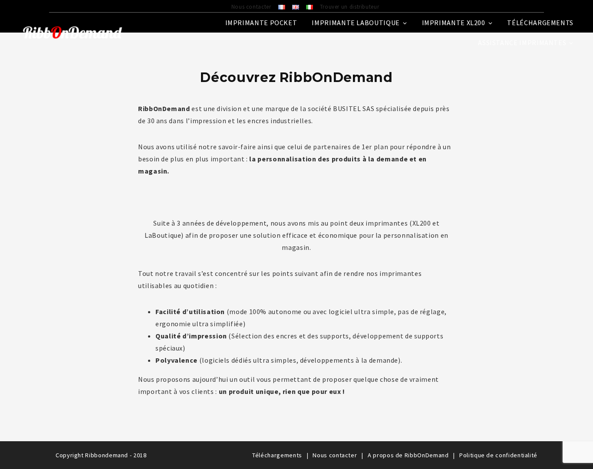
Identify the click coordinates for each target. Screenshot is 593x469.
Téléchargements (540, 22)
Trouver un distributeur (349, 6)
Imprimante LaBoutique (355, 22)
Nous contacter (251, 6)
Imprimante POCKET (261, 22)
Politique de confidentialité (498, 455)
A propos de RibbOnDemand (408, 455)
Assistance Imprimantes (522, 42)
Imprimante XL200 (453, 22)
